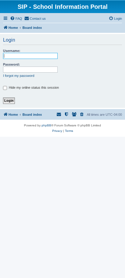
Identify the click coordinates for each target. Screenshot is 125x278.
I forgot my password (18, 75)
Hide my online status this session (33, 87)
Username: (11, 51)
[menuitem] (16, 18)
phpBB (46, 125)
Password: (11, 64)
